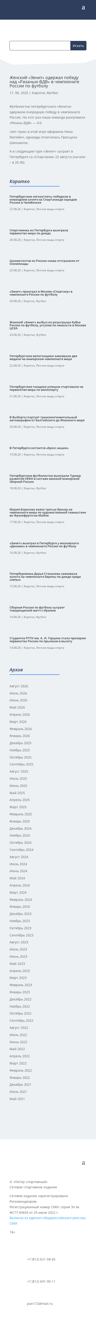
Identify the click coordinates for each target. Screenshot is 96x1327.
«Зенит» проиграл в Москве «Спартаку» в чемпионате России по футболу (41, 293)
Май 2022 (17, 1049)
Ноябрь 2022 (20, 1006)
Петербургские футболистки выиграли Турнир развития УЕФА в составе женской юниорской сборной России (45, 479)
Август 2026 (19, 686)
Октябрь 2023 (20, 928)
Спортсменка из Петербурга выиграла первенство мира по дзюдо (39, 231)
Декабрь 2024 (20, 828)
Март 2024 (18, 892)
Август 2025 (19, 771)
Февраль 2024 (21, 899)
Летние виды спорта (50, 209)
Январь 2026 (20, 736)
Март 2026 (18, 721)
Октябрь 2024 (20, 842)
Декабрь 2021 (20, 1084)
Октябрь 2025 (20, 757)
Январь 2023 (20, 992)
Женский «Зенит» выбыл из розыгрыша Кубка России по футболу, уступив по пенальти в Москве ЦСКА (48, 325)
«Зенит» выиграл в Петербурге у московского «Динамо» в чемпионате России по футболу (44, 544)
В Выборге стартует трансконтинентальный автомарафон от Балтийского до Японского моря (47, 418)
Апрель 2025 (20, 800)
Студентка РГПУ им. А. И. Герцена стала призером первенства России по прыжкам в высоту (48, 639)
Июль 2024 (18, 864)
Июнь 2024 (18, 871)
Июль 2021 (18, 1091)
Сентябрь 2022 (21, 1020)
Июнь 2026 (18, 700)
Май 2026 (17, 707)
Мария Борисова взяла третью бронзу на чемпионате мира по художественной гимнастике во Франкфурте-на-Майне (48, 512)
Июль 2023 (18, 949)
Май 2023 (17, 963)
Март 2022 (18, 1063)
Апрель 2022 (20, 1056)
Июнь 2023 (18, 956)
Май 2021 (17, 1099)
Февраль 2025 (21, 814)
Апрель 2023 (20, 971)
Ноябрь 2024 (20, 835)
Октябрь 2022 (20, 1013)
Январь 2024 (20, 906)
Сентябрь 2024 (21, 849)
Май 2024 (17, 878)
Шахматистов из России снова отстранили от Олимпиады (44, 262)
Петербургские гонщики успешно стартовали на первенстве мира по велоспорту (46, 388)
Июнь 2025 (18, 785)
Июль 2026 (18, 693)
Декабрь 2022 (20, 999)
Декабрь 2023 (20, 913)
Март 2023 (18, 977)
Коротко (38, 93)
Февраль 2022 (21, 1070)
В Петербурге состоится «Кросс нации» (39, 448)
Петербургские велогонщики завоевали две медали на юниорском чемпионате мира (43, 357)
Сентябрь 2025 (21, 764)
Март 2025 (18, 807)
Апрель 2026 (20, 714)
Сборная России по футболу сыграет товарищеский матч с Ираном (37, 608)
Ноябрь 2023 (20, 921)
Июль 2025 (18, 778)
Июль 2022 (18, 1035)
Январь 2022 (20, 1077)
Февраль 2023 (21, 985)
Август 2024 (19, 857)
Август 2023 (19, 942)
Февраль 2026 (21, 729)
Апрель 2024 (20, 885)
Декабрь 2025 (20, 743)
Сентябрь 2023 (21, 935)
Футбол (52, 93)
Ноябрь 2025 (20, 750)
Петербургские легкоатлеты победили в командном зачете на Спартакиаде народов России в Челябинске (43, 199)
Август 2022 (19, 1027)
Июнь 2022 (18, 1042)
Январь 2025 (20, 821)
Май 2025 (17, 793)
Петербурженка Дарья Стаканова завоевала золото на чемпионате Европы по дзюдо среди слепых (45, 577)
